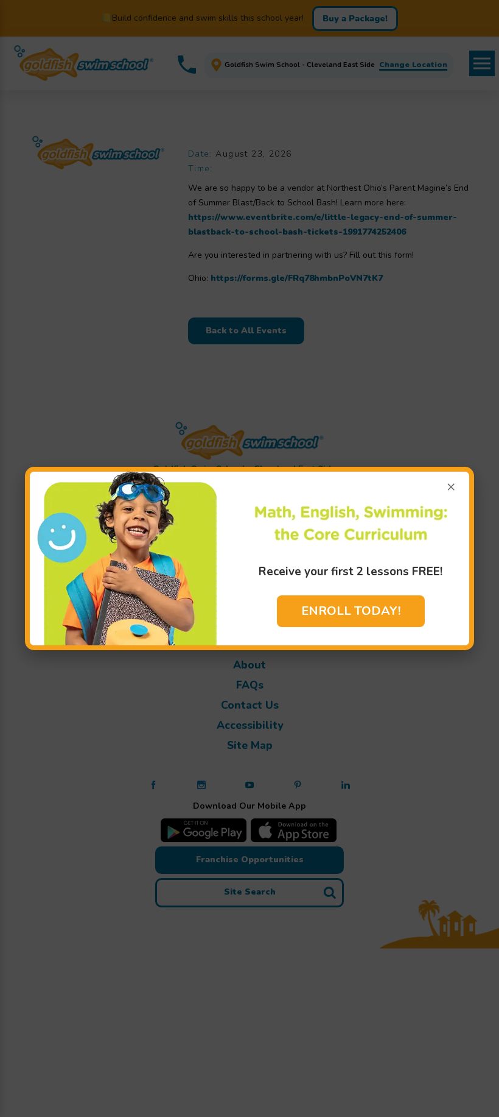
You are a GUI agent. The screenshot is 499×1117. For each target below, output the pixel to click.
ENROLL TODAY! (350, 611)
